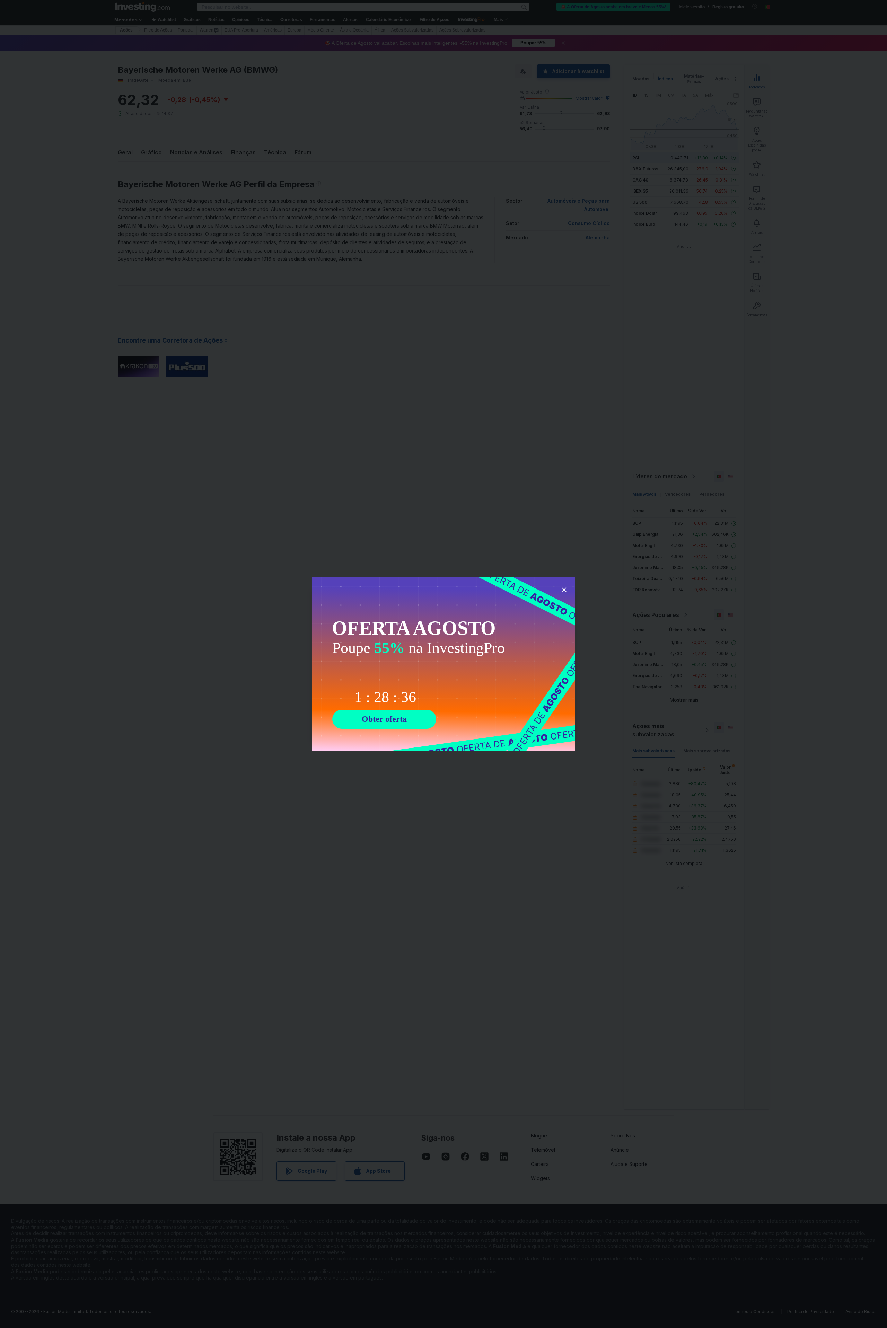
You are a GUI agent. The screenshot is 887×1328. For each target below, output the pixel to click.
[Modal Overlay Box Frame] (443, 664)
